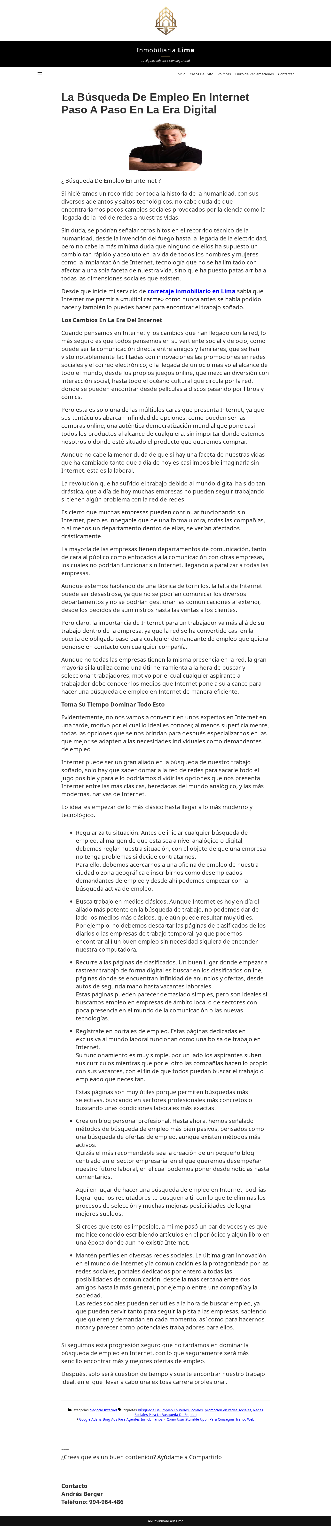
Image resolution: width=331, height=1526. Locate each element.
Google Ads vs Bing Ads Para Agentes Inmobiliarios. (121, 1419)
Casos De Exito (201, 74)
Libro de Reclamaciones (254, 74)
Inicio (180, 74)
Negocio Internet (103, 1410)
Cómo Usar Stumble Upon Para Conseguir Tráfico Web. (211, 1419)
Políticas (224, 74)
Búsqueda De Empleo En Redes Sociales (170, 1410)
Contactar (286, 74)
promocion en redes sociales (228, 1410)
